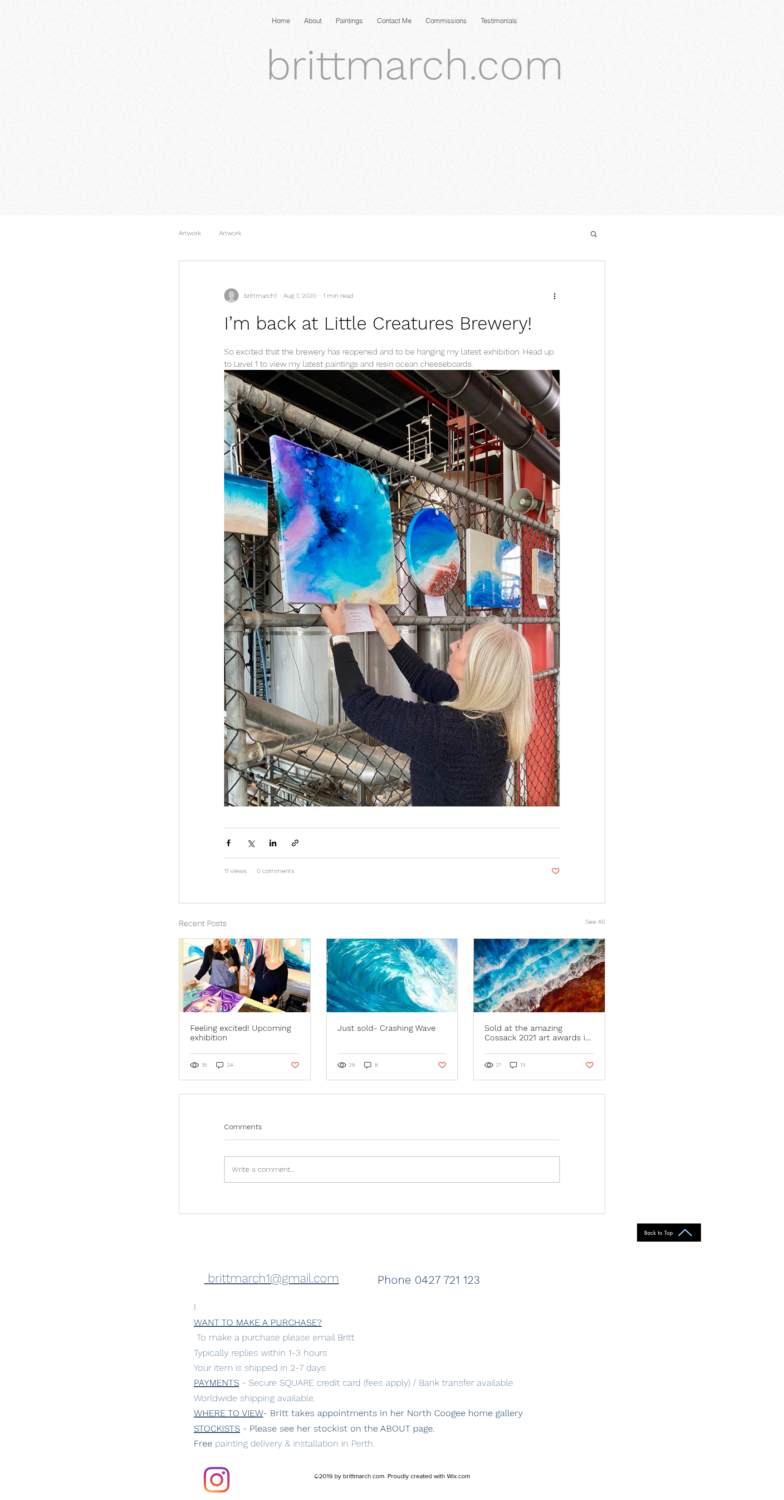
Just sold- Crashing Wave (387, 1028)
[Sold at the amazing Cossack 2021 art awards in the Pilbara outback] (539, 975)
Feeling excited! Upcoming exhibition (240, 1032)
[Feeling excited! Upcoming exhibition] (244, 975)
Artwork (190, 233)
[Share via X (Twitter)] (250, 843)
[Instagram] (217, 1480)
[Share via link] (295, 843)
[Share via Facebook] (228, 843)
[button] (593, 233)
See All (595, 921)
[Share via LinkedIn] (273, 843)
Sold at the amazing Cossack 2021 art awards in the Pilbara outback (537, 1032)
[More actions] (554, 295)
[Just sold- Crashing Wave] (392, 975)
